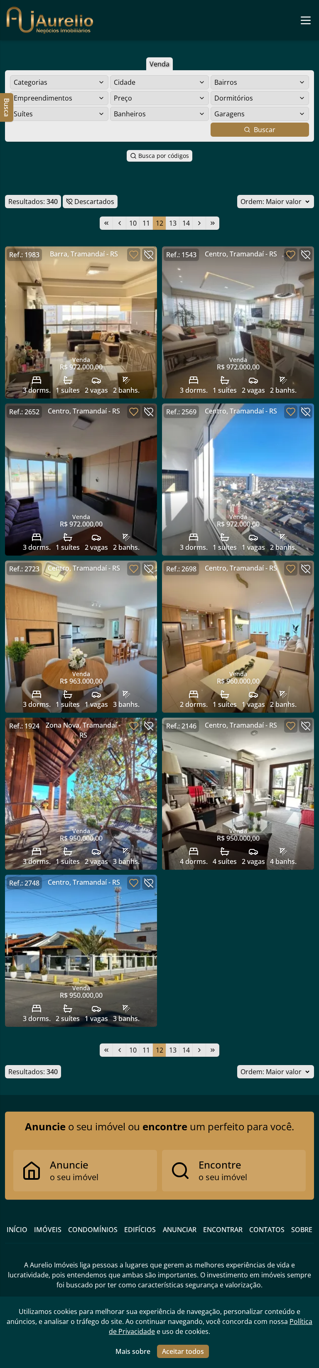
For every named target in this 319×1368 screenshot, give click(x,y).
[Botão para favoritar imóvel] (133, 254)
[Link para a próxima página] (199, 223)
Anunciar (179, 1229)
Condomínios (93, 1229)
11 (146, 223)
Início (17, 1229)
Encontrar (223, 1229)
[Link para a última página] (212, 223)
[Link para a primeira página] (106, 223)
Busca (6, 107)
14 (186, 223)
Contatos (267, 1229)
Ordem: (252, 201)
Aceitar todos (183, 1351)
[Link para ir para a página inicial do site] (50, 20)
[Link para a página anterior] (119, 223)
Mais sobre (132, 1351)
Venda (159, 64)
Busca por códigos (163, 156)
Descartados (94, 201)
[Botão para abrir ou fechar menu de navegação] (305, 20)
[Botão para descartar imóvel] (148, 254)
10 (133, 223)
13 (173, 223)
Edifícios (140, 1229)
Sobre (301, 1229)
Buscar (264, 129)
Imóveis (47, 1229)
